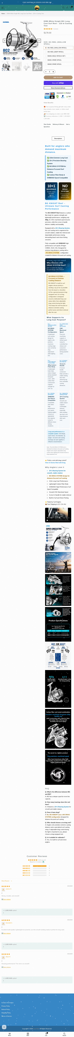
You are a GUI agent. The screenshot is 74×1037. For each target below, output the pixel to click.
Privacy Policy (5, 1006)
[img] (6, 886)
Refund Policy (5, 1009)
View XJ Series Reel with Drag (55, 462)
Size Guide (47, 124)
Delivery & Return (58, 124)
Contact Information (7, 1002)
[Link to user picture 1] (6, 903)
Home (3, 13)
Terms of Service (6, 1016)
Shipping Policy (6, 1013)
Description (58, 138)
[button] (48, 29)
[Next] (39, 41)
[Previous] (5, 41)
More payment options (58, 88)
